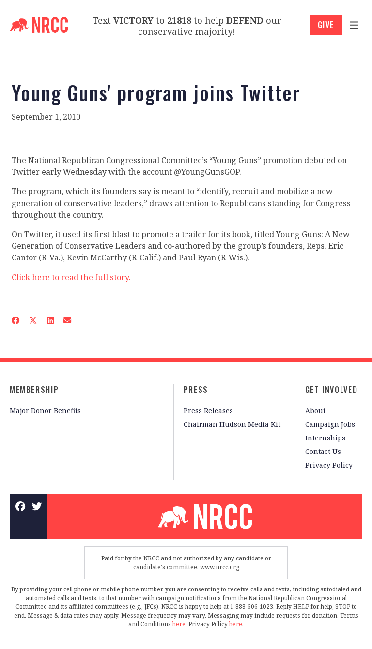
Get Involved (331, 389)
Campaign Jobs (330, 424)
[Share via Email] (67, 320)
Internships (325, 437)
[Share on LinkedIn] (50, 320)
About (315, 410)
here (179, 624)
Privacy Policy (329, 464)
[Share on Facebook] (15, 320)
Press (196, 389)
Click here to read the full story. (71, 277)
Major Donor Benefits (45, 410)
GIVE (326, 24)
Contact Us (323, 451)
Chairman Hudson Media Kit (232, 424)
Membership (34, 389)
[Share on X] (33, 320)
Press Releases (208, 410)
